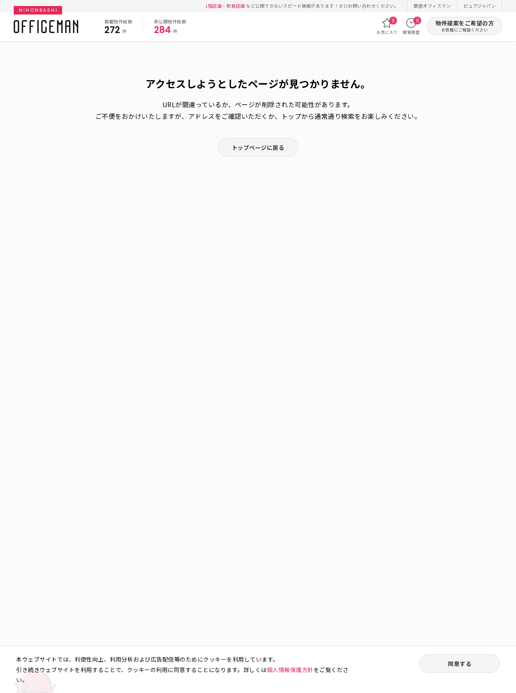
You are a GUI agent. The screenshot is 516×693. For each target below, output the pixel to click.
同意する (459, 664)
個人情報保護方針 (290, 670)
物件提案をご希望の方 (464, 26)
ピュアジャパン (480, 5)
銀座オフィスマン (432, 5)
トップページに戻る (258, 147)
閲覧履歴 (411, 26)
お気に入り (387, 26)
